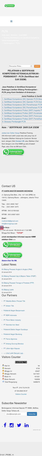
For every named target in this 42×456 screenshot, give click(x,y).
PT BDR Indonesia (10, 315)
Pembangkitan (9, 43)
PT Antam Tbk (8, 306)
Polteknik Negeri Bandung (12, 334)
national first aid (36, 429)
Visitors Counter (21, 394)
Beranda (14, 35)
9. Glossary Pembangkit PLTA (14, 121)
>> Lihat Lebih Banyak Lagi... (13, 353)
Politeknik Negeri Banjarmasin (14, 310)
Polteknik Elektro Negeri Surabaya (15, 329)
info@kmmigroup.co (9, 223)
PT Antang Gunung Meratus (13, 344)
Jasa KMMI (23, 35)
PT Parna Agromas (10, 339)
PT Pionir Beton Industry (12, 320)
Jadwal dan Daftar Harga (10, 133)
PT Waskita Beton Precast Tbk (14, 301)
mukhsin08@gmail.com (10, 221)
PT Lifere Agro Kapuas (11, 348)
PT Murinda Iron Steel (11, 325)
